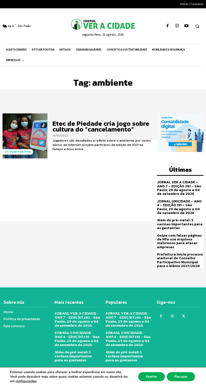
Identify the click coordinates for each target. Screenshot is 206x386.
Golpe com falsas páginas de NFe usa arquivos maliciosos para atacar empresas (179, 241)
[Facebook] (167, 26)
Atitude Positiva (18, 152)
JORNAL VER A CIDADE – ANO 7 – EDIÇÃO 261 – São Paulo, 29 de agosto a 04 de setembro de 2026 (179, 188)
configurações (26, 381)
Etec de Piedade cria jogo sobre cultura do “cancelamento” (101, 126)
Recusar (180, 376)
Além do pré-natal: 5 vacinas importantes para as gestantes (179, 224)
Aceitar (151, 376)
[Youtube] (186, 26)
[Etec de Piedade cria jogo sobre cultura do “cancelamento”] (25, 135)
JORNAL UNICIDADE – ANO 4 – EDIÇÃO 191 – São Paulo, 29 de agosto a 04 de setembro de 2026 (179, 207)
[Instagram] (177, 26)
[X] (183, 316)
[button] (197, 26)
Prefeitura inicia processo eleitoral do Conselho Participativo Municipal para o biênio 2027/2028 (180, 260)
